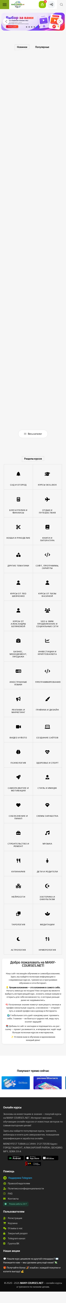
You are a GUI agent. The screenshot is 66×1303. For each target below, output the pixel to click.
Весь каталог (34, 433)
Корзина (12, 1223)
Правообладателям (18, 1183)
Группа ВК (13, 1243)
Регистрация (14, 1218)
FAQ (9, 1193)
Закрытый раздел (17, 1233)
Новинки (22, 47)
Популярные (42, 47)
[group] (33, 22)
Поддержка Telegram (20, 1178)
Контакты (13, 1198)
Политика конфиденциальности (25, 1188)
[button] (6, 21)
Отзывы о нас (15, 1228)
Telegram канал (16, 1238)
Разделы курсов (33, 458)
